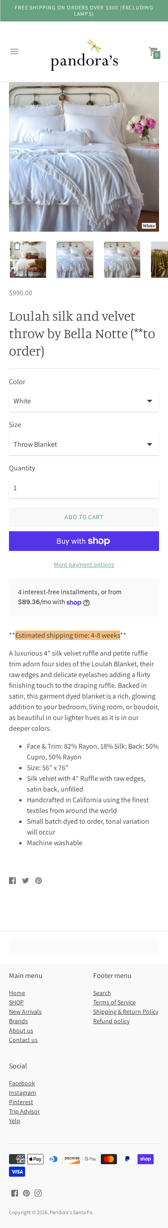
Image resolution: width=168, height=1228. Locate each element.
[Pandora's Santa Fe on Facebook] (14, 1192)
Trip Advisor (24, 1111)
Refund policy (111, 1021)
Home (17, 993)
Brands (18, 1021)
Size (15, 425)
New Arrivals (25, 1012)
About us (21, 1030)
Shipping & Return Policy (125, 1012)
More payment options (84, 564)
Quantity (22, 468)
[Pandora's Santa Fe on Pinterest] (26, 1192)
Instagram (22, 1092)
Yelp (14, 1121)
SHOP (16, 1002)
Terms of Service (114, 1002)
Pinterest (21, 1102)
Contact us (23, 1040)
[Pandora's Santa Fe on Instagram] (38, 1192)
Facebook (22, 1083)
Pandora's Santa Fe (71, 1212)
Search (102, 993)
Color (17, 382)
